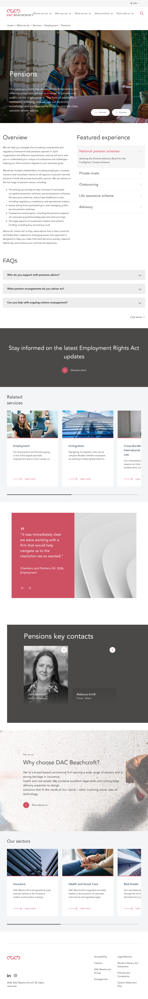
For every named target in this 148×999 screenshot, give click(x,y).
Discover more (78, 370)
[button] (142, 13)
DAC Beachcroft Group (102, 971)
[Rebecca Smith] (112, 650)
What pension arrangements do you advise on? (35, 289)
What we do (23, 25)
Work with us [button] (123, 14)
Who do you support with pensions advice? (33, 275)
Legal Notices (125, 957)
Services (37, 25)
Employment (51, 25)
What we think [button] (102, 14)
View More (136, 317)
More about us (39, 805)
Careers (98, 963)
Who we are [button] (61, 14)
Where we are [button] (40, 14)
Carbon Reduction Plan (127, 984)
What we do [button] (81, 14)
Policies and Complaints (124, 974)
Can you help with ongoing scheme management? (37, 302)
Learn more (30, 479)
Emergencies (101, 979)
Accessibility (100, 957)
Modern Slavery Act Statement (128, 964)
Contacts (123, 112)
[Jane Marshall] (64, 650)
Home (10, 25)
